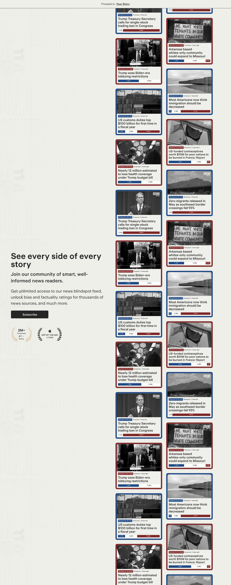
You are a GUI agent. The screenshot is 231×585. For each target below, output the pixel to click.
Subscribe (29, 314)
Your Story (123, 4)
